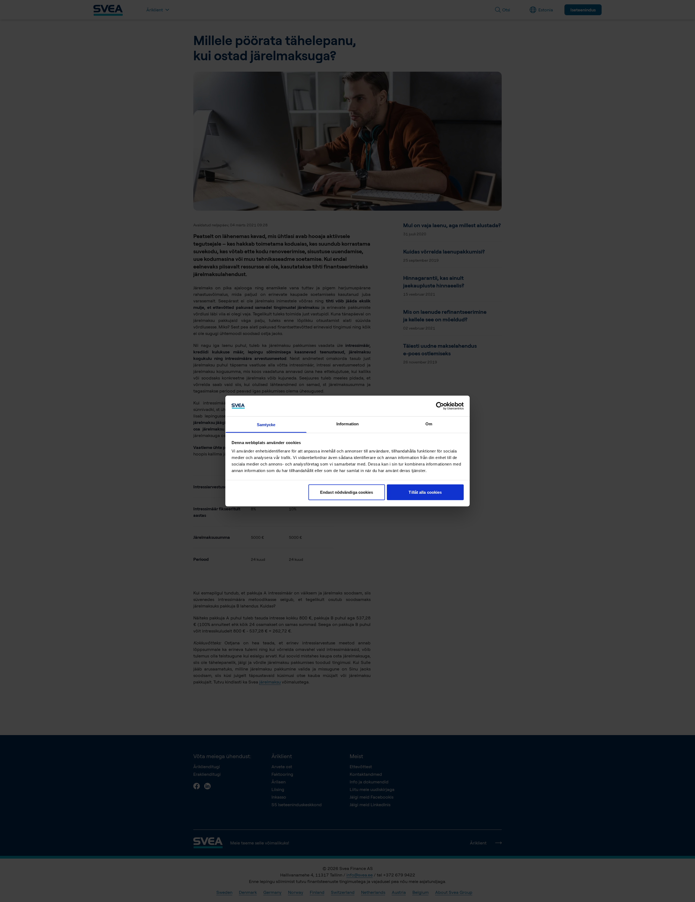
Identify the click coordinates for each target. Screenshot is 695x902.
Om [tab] (428, 424)
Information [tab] (347, 424)
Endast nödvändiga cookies (346, 492)
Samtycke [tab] (266, 424)
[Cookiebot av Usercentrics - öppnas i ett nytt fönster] (440, 406)
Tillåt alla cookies (425, 492)
